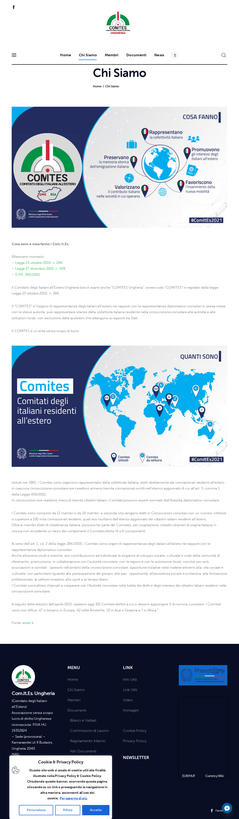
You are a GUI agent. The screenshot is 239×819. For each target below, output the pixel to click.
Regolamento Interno (87, 741)
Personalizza (36, 810)
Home (97, 86)
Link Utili (130, 690)
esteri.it (27, 623)
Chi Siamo (76, 690)
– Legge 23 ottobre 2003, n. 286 (37, 263)
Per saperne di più (73, 798)
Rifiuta (67, 810)
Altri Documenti (83, 751)
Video (128, 700)
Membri (74, 700)
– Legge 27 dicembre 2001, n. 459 (38, 268)
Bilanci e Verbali (83, 720)
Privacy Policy (135, 741)
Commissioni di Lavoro (89, 730)
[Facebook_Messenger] (227, 808)
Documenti (76, 710)
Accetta (96, 810)
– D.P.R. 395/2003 (26, 275)
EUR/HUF (188, 776)
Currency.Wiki (214, 776)
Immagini (131, 710)
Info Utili (130, 679)
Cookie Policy (135, 730)
